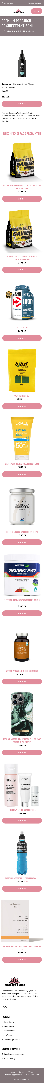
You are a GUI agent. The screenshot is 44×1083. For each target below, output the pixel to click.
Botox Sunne (9, 1022)
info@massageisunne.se (34, 3)
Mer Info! (22, 104)
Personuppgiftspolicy (13, 1075)
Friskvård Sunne (10, 1031)
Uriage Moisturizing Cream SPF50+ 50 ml (22, 463)
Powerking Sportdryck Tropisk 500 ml (22, 878)
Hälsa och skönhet (19, 84)
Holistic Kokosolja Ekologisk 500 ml (22, 532)
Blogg (12, 1072)
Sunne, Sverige (8, 3)
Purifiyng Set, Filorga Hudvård (22, 810)
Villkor (31, 1072)
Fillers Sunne (9, 1026)
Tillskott (31, 84)
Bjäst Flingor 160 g (22, 395)
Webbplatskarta (32, 1075)
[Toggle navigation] (4, 11)
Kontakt (22, 1072)
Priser (36, 11)
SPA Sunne (8, 1035)
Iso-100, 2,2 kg (22, 327)
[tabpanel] (22, 58)
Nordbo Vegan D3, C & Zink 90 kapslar (22, 671)
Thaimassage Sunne (12, 1039)
